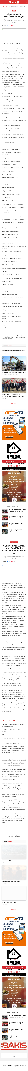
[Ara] (26, 2)
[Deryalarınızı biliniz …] (14, 852)
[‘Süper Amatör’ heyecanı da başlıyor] (14, 34)
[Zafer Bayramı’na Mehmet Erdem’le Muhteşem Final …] (5, 517)
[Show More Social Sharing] (15, 25)
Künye (14, 1053)
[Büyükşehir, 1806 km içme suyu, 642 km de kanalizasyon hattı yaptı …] (14, 363)
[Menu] (2, 2)
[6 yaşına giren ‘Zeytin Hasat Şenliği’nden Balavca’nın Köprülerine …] (14, 571)
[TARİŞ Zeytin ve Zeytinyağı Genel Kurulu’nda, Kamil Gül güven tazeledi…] (14, 385)
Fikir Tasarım (17, 1067)
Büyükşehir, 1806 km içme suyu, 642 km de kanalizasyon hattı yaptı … (14, 373)
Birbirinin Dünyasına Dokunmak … (11, 881)
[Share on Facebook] (8, 25)
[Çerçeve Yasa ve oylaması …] (14, 893)
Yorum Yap (14, 403)
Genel (14, 10)
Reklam (14, 1056)
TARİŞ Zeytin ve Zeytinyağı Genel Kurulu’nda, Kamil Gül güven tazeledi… (13, 395)
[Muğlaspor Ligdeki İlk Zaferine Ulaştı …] (5, 531)
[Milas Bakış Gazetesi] (14, 2)
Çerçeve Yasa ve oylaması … (10, 902)
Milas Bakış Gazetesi (11, 20)
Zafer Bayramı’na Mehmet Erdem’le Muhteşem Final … (16, 517)
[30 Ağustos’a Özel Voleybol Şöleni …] (5, 524)
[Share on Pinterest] (12, 25)
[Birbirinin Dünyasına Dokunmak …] (14, 872)
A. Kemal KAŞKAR (14, 542)
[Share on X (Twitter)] (10, 25)
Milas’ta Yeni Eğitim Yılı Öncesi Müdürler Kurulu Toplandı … (17, 510)
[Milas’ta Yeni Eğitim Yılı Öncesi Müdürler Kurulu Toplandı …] (5, 511)
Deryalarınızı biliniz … (8, 861)
